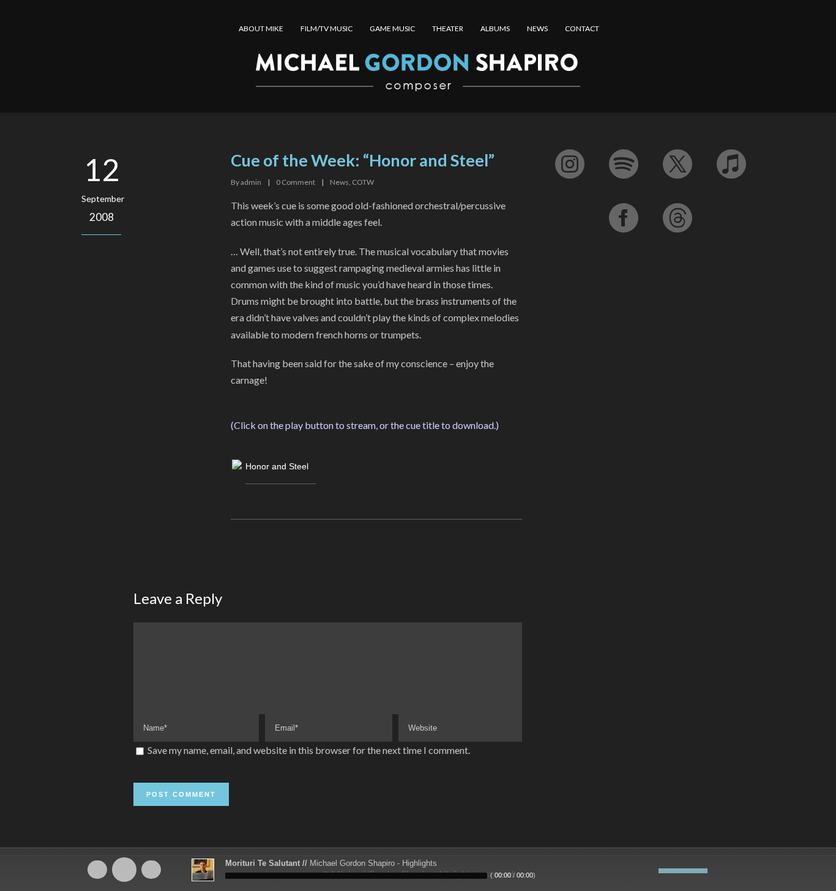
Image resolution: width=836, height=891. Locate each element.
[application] (418, 869)
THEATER (447, 28)
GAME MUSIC (392, 28)
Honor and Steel (276, 466)
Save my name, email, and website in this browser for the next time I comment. (308, 750)
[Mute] (649, 871)
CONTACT (582, 28)
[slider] (683, 870)
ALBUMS (495, 28)
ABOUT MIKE (261, 28)
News (339, 182)
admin (251, 182)
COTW (363, 182)
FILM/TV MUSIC (326, 28)
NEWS (537, 28)
